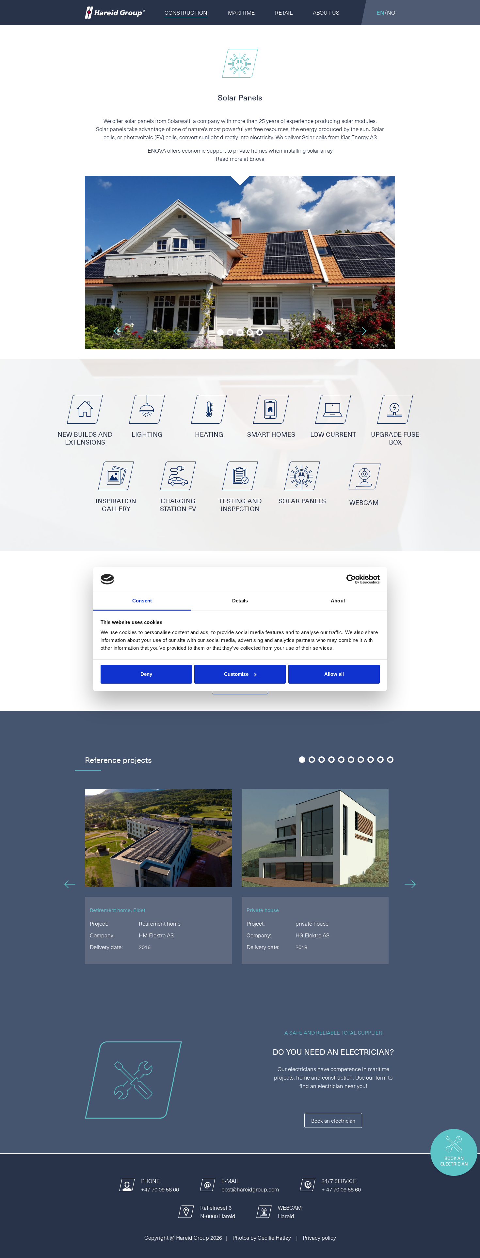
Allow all (334, 674)
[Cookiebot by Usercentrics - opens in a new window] (351, 579)
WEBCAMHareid (290, 1211)
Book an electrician (333, 1120)
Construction (186, 12)
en (380, 12)
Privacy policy (319, 1237)
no (391, 12)
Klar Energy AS (359, 137)
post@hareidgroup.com (250, 1189)
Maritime (241, 12)
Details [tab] (240, 600)
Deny (146, 674)
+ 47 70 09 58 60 (341, 1189)
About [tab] (338, 600)
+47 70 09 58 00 (160, 1189)
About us (326, 12)
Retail (284, 12)
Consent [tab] (142, 600)
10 (389, 760)
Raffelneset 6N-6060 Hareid (217, 1211)
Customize (236, 674)
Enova (256, 158)
